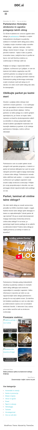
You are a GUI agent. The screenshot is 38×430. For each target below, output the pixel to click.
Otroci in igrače (10, 399)
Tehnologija (9, 407)
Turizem (8, 409)
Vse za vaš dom (21, 21)
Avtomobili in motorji (12, 390)
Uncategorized (10, 412)
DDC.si (19, 5)
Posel (7, 401)
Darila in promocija (11, 393)
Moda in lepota (10, 396)
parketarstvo (14, 36)
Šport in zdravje (10, 404)
